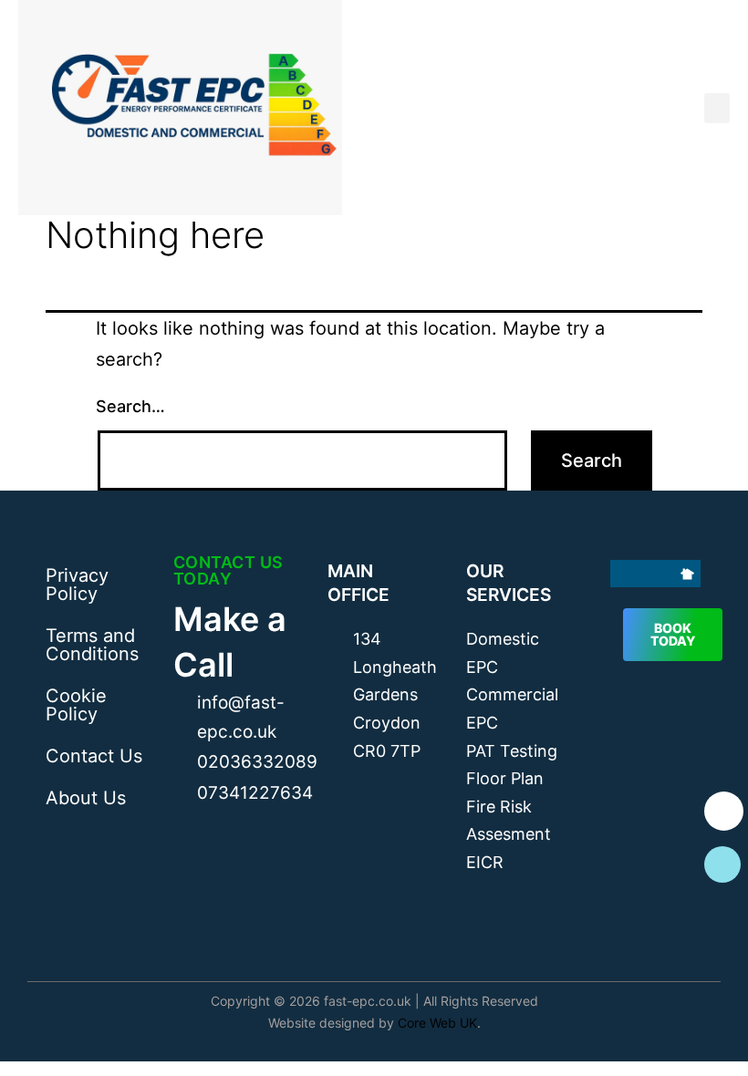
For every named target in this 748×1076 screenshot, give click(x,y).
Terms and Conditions (92, 645)
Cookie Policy (76, 705)
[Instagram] (645, 573)
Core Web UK (437, 1022)
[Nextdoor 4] (687, 573)
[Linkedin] (666, 573)
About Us (86, 798)
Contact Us (94, 756)
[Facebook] (624, 573)
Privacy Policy (77, 584)
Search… (130, 406)
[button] (717, 108)
